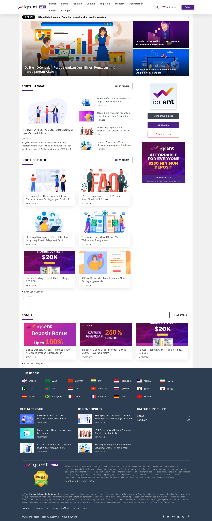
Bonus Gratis (164, 134)
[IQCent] (163, 108)
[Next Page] (188, 17)
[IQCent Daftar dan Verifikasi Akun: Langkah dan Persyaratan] (86, 101)
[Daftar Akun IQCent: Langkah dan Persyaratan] (27, 433)
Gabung (91, 3)
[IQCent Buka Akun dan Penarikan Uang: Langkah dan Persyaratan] (86, 116)
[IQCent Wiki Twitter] (166, 517)
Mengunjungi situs (163, 116)
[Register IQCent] (163, 158)
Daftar (188, 7)
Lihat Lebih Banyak (33, 291)
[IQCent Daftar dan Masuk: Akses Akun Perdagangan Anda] (105, 262)
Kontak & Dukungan (60, 10)
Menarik (119, 3)
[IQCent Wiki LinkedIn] (177, 517)
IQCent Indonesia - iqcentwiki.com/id (40, 516)
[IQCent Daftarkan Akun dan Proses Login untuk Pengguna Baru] (27, 447)
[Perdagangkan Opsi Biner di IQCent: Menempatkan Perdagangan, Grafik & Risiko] (49, 180)
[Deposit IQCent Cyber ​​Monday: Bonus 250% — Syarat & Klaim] (106, 334)
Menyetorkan (136, 3)
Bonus (64, 3)
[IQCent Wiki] (41, 467)
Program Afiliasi (61, 508)
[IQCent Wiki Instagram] (182, 517)
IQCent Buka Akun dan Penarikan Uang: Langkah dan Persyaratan (71, 17)
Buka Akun (163, 125)
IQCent (26, 508)
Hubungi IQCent (69, 516)
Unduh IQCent (80, 508)
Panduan (77, 3)
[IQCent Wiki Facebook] (161, 517)
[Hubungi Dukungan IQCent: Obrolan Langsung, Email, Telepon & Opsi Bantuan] (86, 145)
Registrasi (105, 3)
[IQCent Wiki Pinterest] (187, 517)
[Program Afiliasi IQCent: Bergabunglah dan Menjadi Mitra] (48, 111)
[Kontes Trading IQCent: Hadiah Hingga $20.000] (49, 262)
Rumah (53, 3)
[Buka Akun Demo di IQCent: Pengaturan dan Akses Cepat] (27, 418)
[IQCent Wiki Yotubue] (172, 517)
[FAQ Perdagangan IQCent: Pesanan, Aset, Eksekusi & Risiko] (86, 131)
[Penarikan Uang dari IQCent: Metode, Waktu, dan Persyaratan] (105, 221)
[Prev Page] (182, 17)
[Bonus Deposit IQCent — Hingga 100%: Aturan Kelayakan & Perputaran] (50, 334)
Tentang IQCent (41, 508)
